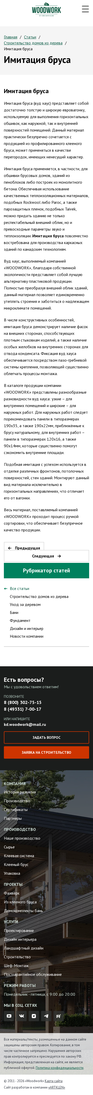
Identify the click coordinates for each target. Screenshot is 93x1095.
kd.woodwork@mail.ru (25, 724)
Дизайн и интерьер (26, 628)
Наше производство (22, 838)
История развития (20, 791)
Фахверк (11, 893)
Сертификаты (16, 809)
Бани (14, 612)
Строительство (17, 956)
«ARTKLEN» (56, 1087)
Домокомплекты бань (23, 910)
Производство (17, 800)
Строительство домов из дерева (33, 42)
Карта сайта (54, 1081)
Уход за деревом (25, 604)
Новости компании (26, 636)
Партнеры (13, 818)
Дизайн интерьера (20, 939)
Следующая (43, 555)
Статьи (30, 36)
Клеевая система (19, 855)
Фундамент (20, 620)
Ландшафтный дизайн (23, 948)
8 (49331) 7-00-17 (22, 709)
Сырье (9, 846)
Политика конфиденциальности (59, 1068)
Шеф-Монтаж (16, 965)
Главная (10, 36)
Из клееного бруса (20, 901)
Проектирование (19, 930)
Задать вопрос (46, 737)
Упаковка (12, 873)
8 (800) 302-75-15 (23, 702)
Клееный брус (16, 864)
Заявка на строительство (46, 752)
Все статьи (19, 588)
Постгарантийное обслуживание (33, 974)
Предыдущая (27, 547)
